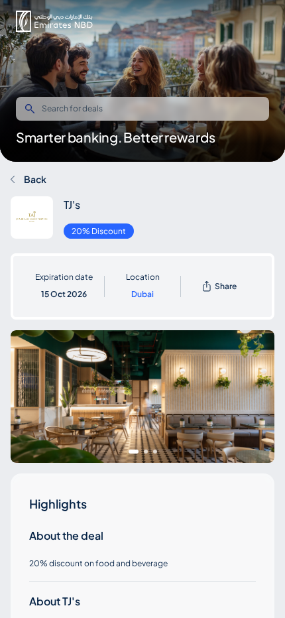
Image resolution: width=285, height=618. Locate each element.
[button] (54, 21)
